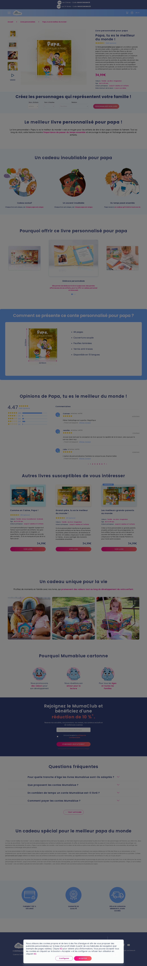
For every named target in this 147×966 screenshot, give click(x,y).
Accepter (83, 958)
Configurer (64, 958)
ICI (61, 948)
